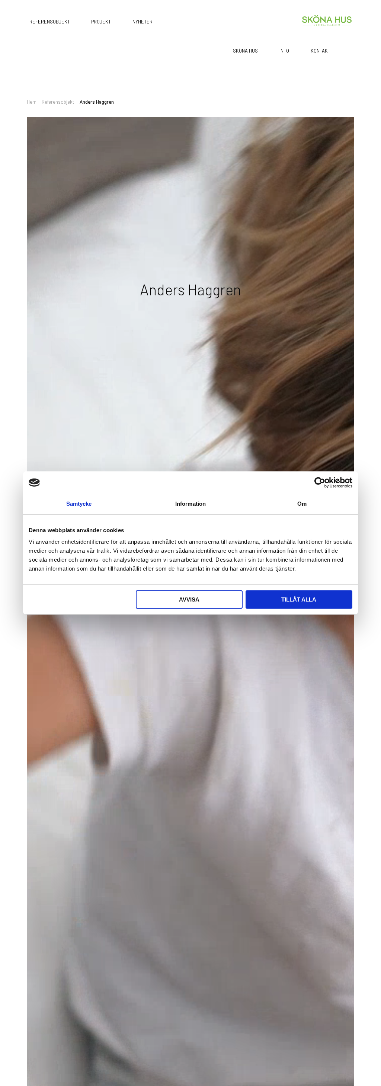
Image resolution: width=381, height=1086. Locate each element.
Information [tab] (190, 503)
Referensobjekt (49, 21)
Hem (31, 102)
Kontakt (320, 51)
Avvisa (189, 599)
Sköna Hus (245, 51)
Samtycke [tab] (79, 503)
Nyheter (142, 21)
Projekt (101, 21)
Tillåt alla (298, 599)
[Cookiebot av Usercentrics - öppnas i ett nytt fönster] (319, 482)
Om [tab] (302, 503)
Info (284, 51)
